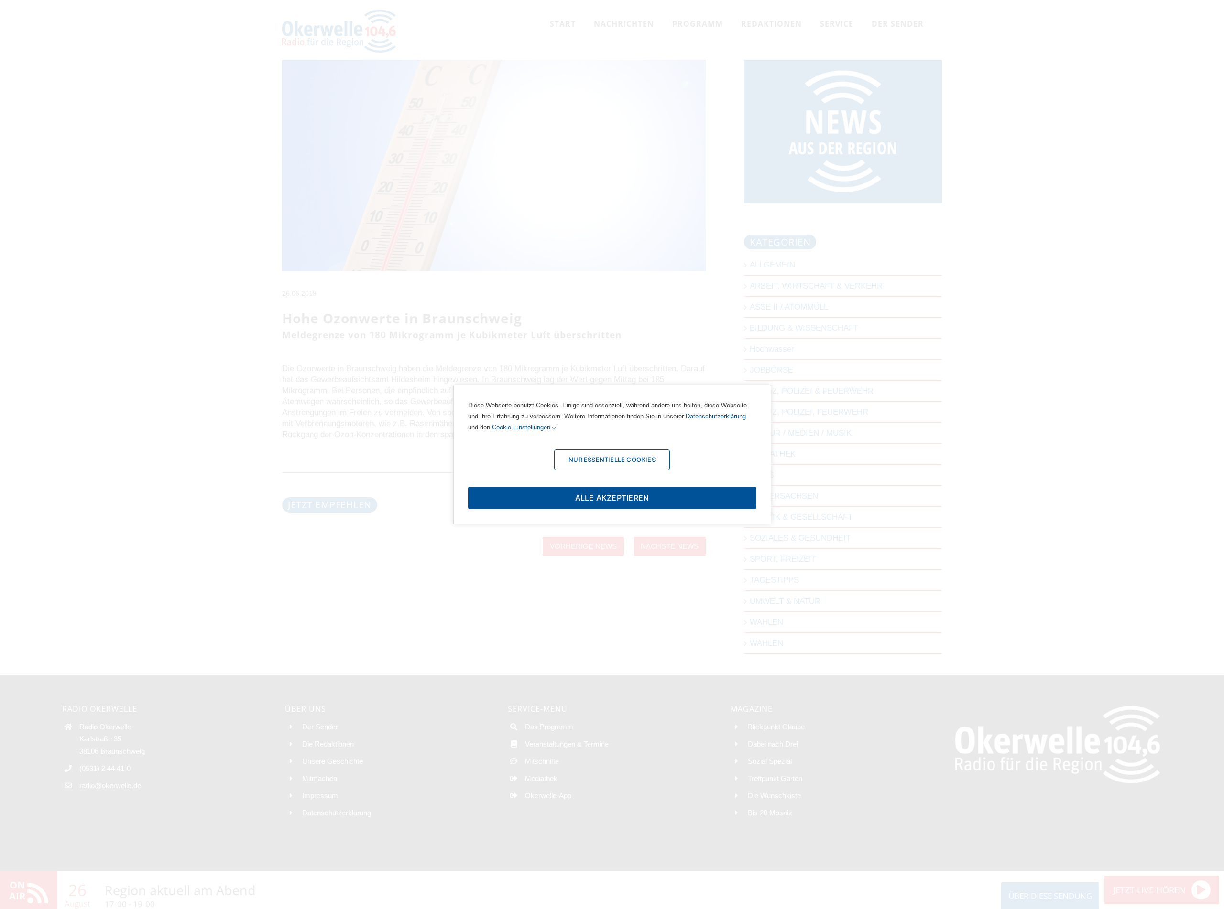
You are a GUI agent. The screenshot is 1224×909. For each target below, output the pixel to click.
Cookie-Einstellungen (522, 427)
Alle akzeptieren (612, 498)
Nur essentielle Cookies (612, 459)
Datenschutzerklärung (716, 416)
